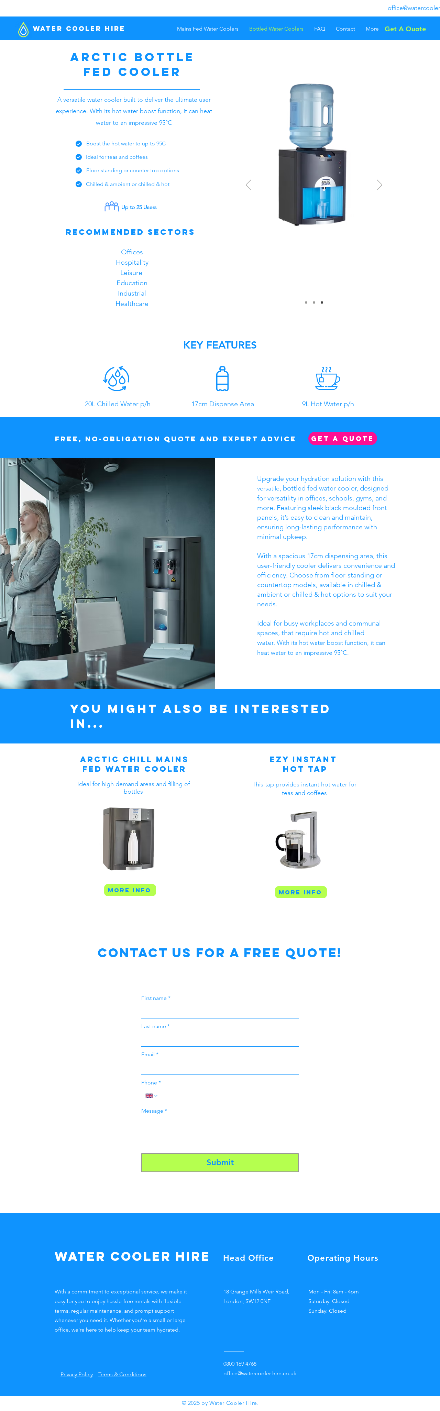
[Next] (379, 185)
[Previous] (248, 185)
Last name (155, 1026)
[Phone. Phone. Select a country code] (151, 1096)
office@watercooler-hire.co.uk (259, 1373)
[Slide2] (314, 302)
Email (149, 1054)
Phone (151, 1082)
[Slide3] (322, 302)
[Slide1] (306, 302)
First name (155, 998)
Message (154, 1110)
